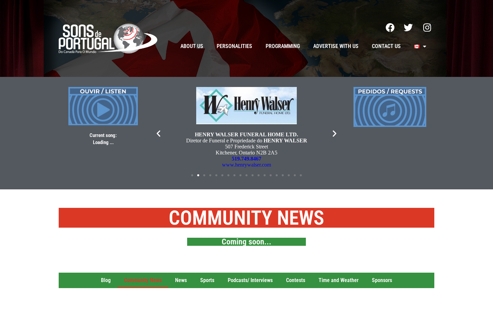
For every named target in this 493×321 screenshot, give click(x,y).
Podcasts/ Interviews (250, 280)
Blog (106, 280)
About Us (191, 46)
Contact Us (386, 46)
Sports (207, 280)
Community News (143, 280)
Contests (295, 280)
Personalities (234, 46)
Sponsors (382, 280)
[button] (158, 133)
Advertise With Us (336, 46)
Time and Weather (339, 280)
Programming (283, 46)
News (181, 280)
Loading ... (103, 142)
